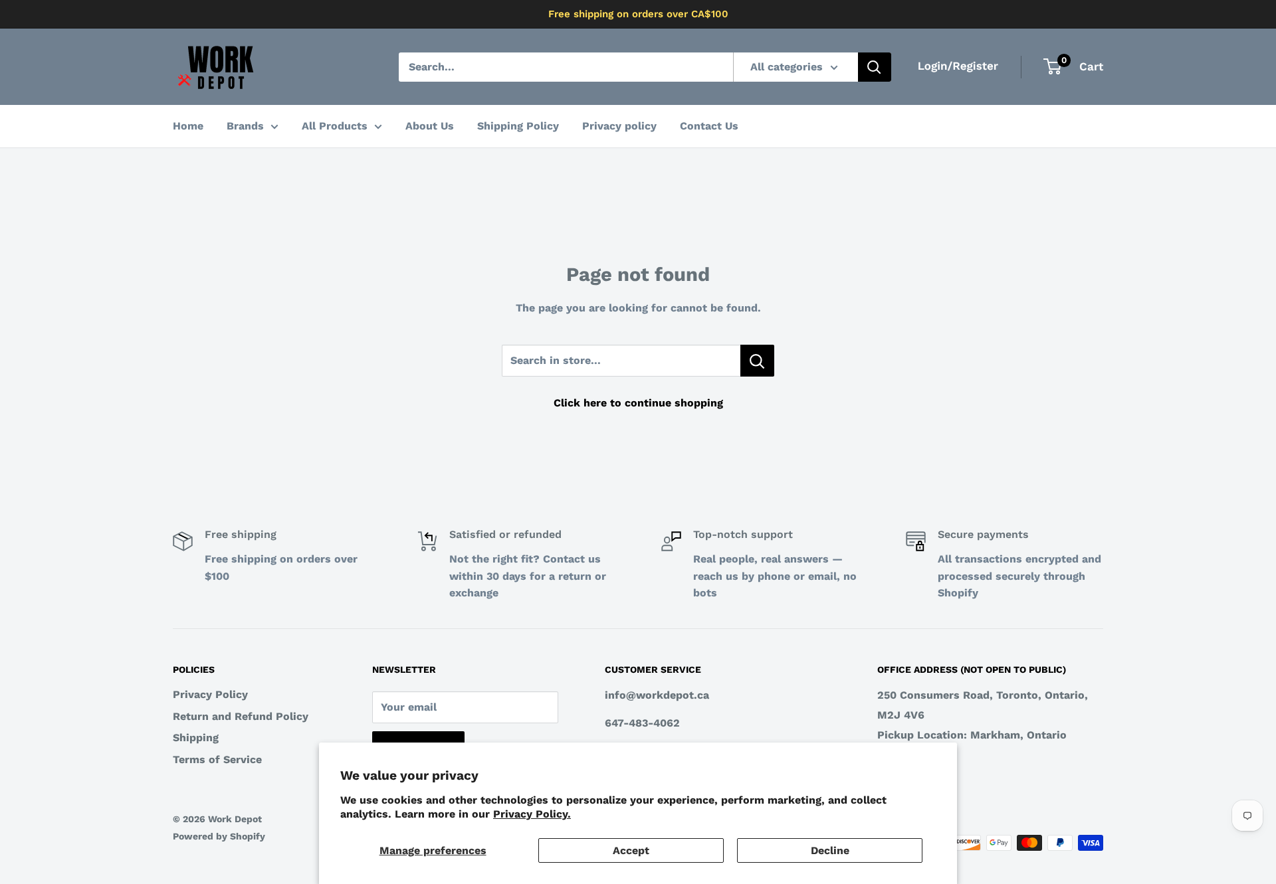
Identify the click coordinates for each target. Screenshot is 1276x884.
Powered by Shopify (219, 836)
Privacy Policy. (532, 814)
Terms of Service (217, 759)
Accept (631, 850)
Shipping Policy (518, 126)
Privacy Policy (210, 694)
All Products (335, 126)
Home (188, 126)
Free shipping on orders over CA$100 (638, 14)
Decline (830, 850)
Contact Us (709, 126)
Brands (245, 126)
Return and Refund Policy (240, 716)
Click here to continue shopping (638, 403)
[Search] (874, 67)
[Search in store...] (757, 361)
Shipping (196, 737)
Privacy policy (619, 126)
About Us (429, 126)
